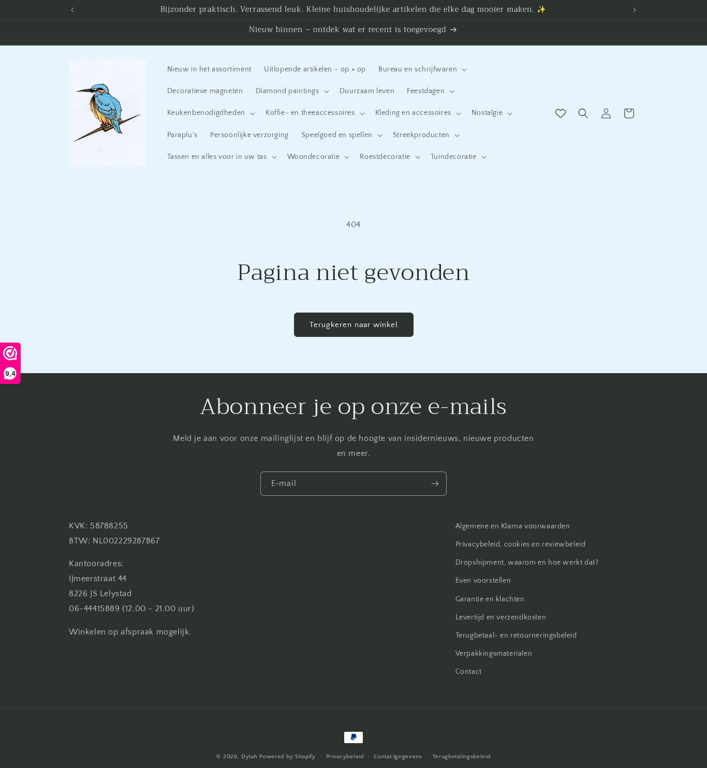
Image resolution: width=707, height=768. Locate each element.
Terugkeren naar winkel (354, 324)
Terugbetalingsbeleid (462, 756)
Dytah (249, 757)
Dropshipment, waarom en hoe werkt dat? (527, 562)
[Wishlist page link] (560, 113)
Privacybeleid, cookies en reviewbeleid (520, 544)
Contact (468, 672)
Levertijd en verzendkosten (501, 617)
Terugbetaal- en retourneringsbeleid (516, 635)
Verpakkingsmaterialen (494, 653)
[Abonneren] (434, 483)
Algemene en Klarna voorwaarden (512, 526)
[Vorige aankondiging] (72, 10)
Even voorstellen (483, 581)
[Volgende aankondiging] (634, 10)
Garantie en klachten (490, 599)
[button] (421, 69)
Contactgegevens (398, 756)
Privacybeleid (345, 756)
